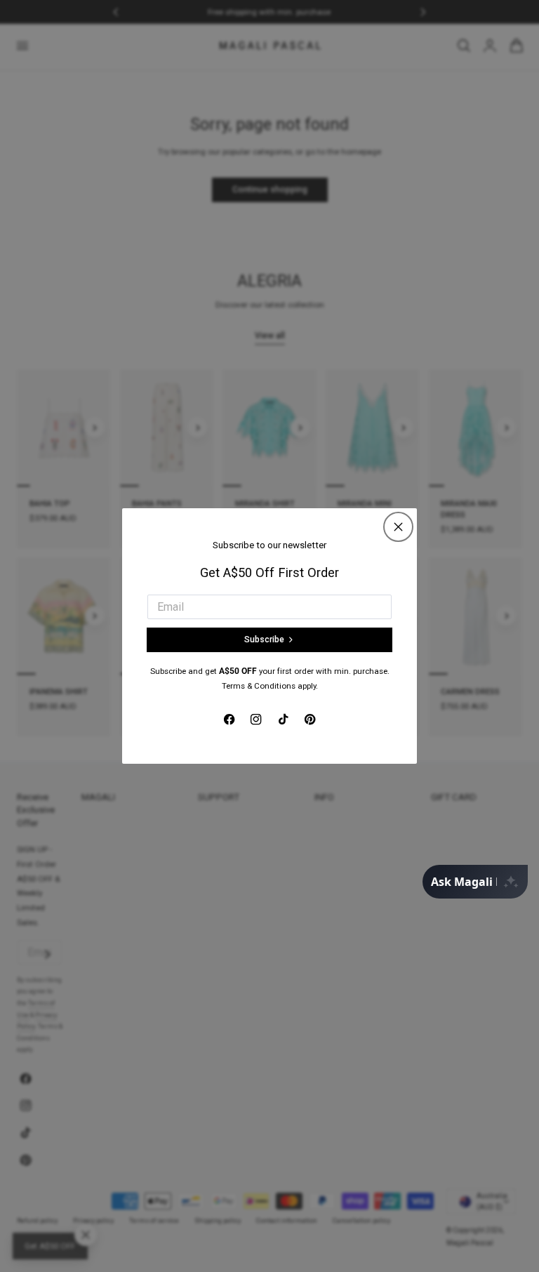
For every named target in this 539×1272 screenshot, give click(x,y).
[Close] (398, 527)
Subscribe (264, 639)
